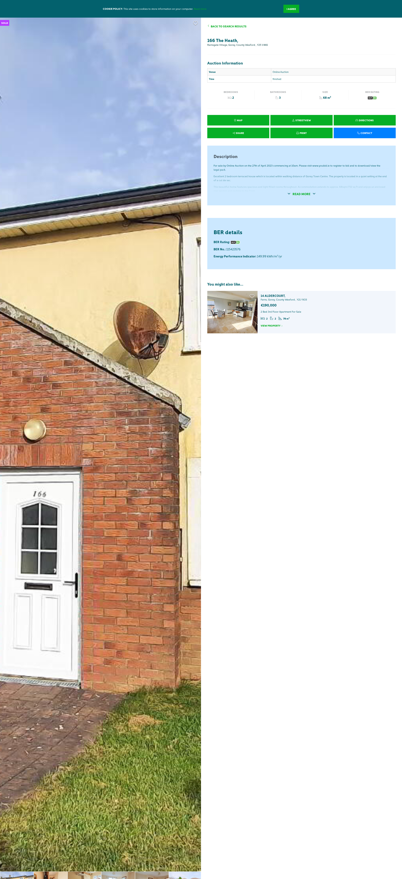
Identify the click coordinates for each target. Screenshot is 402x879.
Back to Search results (229, 26)
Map (239, 120)
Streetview (303, 120)
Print (303, 133)
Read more (200, 8)
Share (240, 133)
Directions (366, 120)
